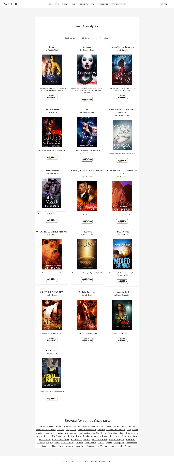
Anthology (67, 426)
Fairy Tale (71, 429)
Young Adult (126, 90)
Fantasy (94, 88)
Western (104, 446)
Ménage (100, 88)
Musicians (132, 436)
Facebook (102, 461)
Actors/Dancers (46, 426)
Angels (116, 88)
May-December (58, 436)
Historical (48, 433)
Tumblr (109, 461)
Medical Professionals (78, 436)
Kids (80, 433)
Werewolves (61, 214)
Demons (121, 88)
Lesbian (87, 433)
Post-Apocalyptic (61, 88)
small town (90, 442)
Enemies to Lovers (119, 153)
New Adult (55, 212)
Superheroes (52, 90)
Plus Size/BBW (99, 439)
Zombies (128, 446)
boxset (108, 426)
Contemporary (83, 150)
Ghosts (39, 433)
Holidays (59, 433)
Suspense (60, 90)
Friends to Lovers (115, 429)
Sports (109, 442)
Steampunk (119, 442)
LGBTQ (51, 391)
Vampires (98, 90)
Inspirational (70, 433)
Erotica (89, 88)
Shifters (55, 214)
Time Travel (58, 446)
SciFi (42, 90)
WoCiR (10, 3)
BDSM (78, 88)
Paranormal (51, 88)
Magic (121, 433)
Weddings (87, 92)
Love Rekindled (119, 273)
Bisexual (83, 88)
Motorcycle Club (117, 436)
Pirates (86, 439)
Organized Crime (60, 439)
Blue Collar (97, 426)
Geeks (135, 429)
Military (44, 88)
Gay (46, 391)
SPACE (46, 90)
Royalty (49, 442)
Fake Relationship (87, 429)
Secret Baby (67, 442)
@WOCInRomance (90, 461)
